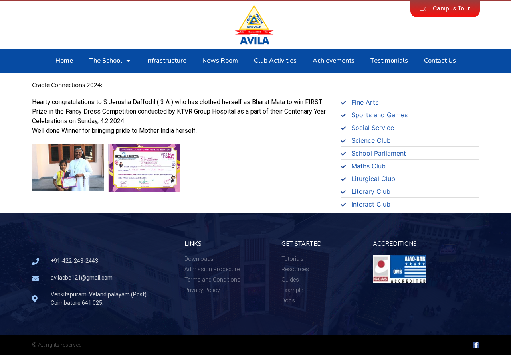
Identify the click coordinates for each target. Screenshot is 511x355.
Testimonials (389, 60)
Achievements (334, 60)
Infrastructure (166, 60)
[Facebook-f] (476, 345)
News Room (220, 60)
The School (105, 60)
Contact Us (440, 60)
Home (64, 60)
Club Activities (275, 60)
